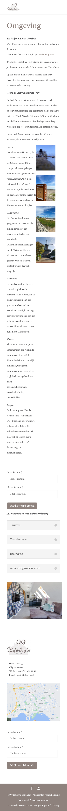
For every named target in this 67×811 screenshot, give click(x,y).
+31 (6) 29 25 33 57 (27, 671)
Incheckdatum (14, 472)
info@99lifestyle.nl (25, 675)
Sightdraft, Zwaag (50, 806)
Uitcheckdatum (15, 488)
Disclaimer (23, 800)
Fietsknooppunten (46, 55)
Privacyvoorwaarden (38, 800)
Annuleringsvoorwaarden (20, 806)
